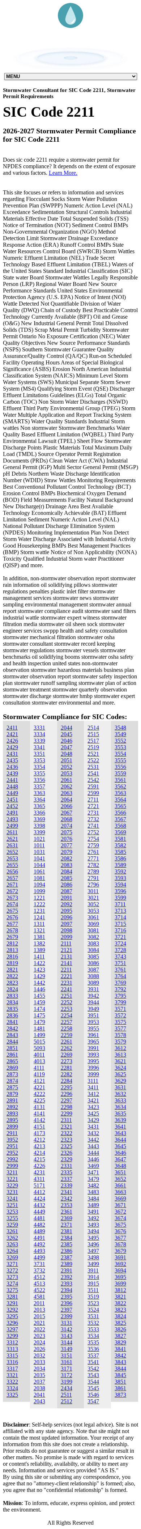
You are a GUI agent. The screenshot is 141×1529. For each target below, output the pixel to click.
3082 (93, 937)
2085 (66, 878)
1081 (39, 878)
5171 (39, 1185)
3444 (93, 1153)
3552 (120, 741)
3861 (120, 1388)
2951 (12, 1146)
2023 (39, 1336)
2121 (66, 950)
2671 (12, 885)
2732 (93, 819)
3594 (120, 885)
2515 (93, 734)
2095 (66, 911)
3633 (120, 1100)
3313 (12, 1349)
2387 (66, 1257)
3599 (120, 898)
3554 (120, 754)
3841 (120, 1349)
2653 (12, 858)
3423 (93, 1107)
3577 (120, 1028)
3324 (12, 1388)
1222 (39, 904)
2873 (12, 1074)
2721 (93, 806)
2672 (12, 891)
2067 (66, 813)
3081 (93, 930)
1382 (39, 943)
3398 (39, 826)
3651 (120, 1172)
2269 (66, 1055)
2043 (39, 1401)
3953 (93, 1022)
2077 (66, 845)
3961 (93, 1035)
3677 (120, 1238)
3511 (93, 1290)
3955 (93, 1028)
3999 (93, 1074)
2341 (66, 1192)
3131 (66, 1323)
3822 (120, 1303)
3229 (12, 1185)
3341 (39, 747)
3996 (93, 1068)
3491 (93, 1212)
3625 (120, 1074)
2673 (12, 898)
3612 (120, 1048)
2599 (93, 793)
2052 (66, 767)
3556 (120, 767)
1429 (39, 976)
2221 (66, 976)
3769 (120, 983)
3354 (39, 767)
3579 (120, 1041)
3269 (12, 1257)
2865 (12, 1061)
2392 (66, 1277)
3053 (93, 911)
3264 (12, 1251)
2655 (12, 865)
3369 (39, 819)
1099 (39, 891)
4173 (39, 1133)
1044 (39, 865)
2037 (39, 1382)
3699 (120, 1283)
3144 (66, 1342)
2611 (12, 832)
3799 (120, 1002)
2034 (39, 1368)
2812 (12, 943)
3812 (120, 1290)
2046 (66, 741)
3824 (120, 1316)
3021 (93, 898)
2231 (66, 983)
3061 (93, 917)
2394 (66, 1290)
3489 (93, 1205)
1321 (39, 930)
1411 (39, 956)
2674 (12, 904)
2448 (12, 786)
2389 (66, 1264)
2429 (12, 747)
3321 (12, 1375)
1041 (39, 858)
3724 (120, 943)
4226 (39, 1166)
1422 (39, 963)
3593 (120, 878)
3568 (120, 826)
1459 (39, 1002)
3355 (39, 773)
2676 (12, 917)
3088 (93, 976)
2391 (66, 1270)
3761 (120, 970)
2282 (66, 1074)
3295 (12, 1316)
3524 (93, 1310)
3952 (12, 1140)
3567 (120, 819)
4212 (39, 1140)
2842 (12, 1028)
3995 (93, 1061)
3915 (93, 1283)
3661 (120, 1185)
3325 (12, 1395)
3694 (120, 1270)
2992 (12, 1159)
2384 (66, 1238)
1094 (39, 885)
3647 (120, 1159)
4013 (39, 1061)
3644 (120, 1140)
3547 (93, 1401)
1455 (39, 996)
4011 (39, 1055)
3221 (12, 1179)
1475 (39, 1015)
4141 (39, 1113)
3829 (120, 1342)
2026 (39, 1349)
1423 (39, 970)
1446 (39, 989)
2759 (93, 845)
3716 (120, 930)
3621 (120, 1061)
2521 (93, 754)
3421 (93, 1100)
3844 (120, 1368)
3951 (93, 1015)
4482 (39, 1225)
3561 (120, 780)
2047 (66, 747)
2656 (12, 871)
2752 (93, 832)
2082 (66, 858)
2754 (93, 839)
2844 (12, 1041)
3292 (12, 1310)
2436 (12, 767)
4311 (39, 1179)
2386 (66, 1251)
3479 (93, 1179)
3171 (66, 1368)
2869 (12, 1068)
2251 (66, 996)
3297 (12, 1329)
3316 (12, 1362)
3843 (120, 1362)
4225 (39, 1100)
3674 (120, 1218)
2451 (12, 799)
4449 (39, 1212)
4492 (39, 1244)
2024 (39, 1342)
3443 (93, 1146)
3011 (93, 891)
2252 (66, 1002)
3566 (120, 813)
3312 (12, 1342)
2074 (66, 826)
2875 (12, 1087)
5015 (39, 1041)
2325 (66, 1146)
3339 (39, 741)
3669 (120, 1198)
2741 (93, 826)
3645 (120, 1146)
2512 (66, 1401)
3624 (120, 1068)
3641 (120, 1126)
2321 (66, 1126)
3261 (12, 1231)
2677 (12, 924)
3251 (12, 1205)
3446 (93, 1159)
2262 (66, 1048)
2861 (12, 1055)
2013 (39, 1310)
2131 (66, 956)
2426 (12, 741)
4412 (39, 1192)
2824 (12, 989)
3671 (120, 1205)
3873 (120, 1395)
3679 (120, 1251)
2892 (12, 1107)
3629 (120, 1081)
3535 (93, 1342)
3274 (12, 1283)
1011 (39, 845)
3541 (93, 1362)
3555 (120, 760)
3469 (93, 1166)
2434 (66, 1388)
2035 (39, 1375)
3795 (120, 996)
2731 (93, 813)
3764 (120, 976)
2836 (12, 1015)
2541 (93, 773)
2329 (66, 1159)
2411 (12, 728)
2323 (66, 1140)
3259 (12, 1225)
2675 (12, 911)
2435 (12, 760)
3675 (120, 1225)
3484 (93, 1198)
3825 (120, 1323)
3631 (120, 1087)
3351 (39, 754)
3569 (120, 832)
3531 (93, 1316)
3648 (120, 1166)
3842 (120, 1355)
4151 (39, 1126)
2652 (12, 852)
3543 (93, 1375)
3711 (120, 904)
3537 (93, 1355)
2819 (12, 963)
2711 (93, 799)
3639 (120, 1120)
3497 (93, 1251)
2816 (12, 956)
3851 (120, 1382)
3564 (120, 799)
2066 (66, 806)
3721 (120, 937)
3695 (120, 1277)
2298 (66, 1107)
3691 (120, 1257)
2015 (39, 1316)
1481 (39, 1028)
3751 (120, 963)
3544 (93, 1382)
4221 (39, 1087)
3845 (120, 1375)
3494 (93, 1231)
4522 (39, 1290)
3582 (120, 845)
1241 (39, 917)
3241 (12, 1198)
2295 (66, 1087)
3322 (12, 1382)
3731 (39, 1264)
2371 (66, 1225)
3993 (93, 1055)
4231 (39, 1172)
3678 (120, 1244)
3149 (66, 1349)
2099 (66, 937)
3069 (93, 924)
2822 (12, 976)
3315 (12, 1355)
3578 (120, 1035)
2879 (12, 1094)
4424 (39, 1198)
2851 (12, 1048)
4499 (39, 1257)
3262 (12, 1238)
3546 (93, 1395)
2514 (93, 728)
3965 (93, 1041)
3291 (12, 1303)
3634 (120, 1107)
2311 (66, 1120)
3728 (120, 950)
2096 (66, 917)
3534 (93, 1336)
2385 (66, 1244)
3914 (93, 1277)
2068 (66, 819)
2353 (66, 1205)
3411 (93, 1087)
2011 (39, 1303)
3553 (120, 747)
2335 (66, 1172)
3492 (93, 1218)
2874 (12, 1081)
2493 (12, 819)
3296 (12, 1323)
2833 (12, 996)
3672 (120, 1212)
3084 (93, 950)
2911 (12, 1133)
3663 (120, 1192)
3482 (93, 1185)
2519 (93, 747)
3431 (93, 1126)
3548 (120, 728)
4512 (39, 1277)
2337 (66, 1179)
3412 (93, 1094)
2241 (66, 989)
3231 (12, 1192)
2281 (66, 1068)
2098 (66, 930)
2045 (66, 734)
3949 (93, 1009)
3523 (93, 1303)
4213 (39, 1146)
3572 (120, 1015)
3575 (120, 1022)
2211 (66, 970)
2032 (39, 1355)
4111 (39, 1068)
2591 (93, 786)
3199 (66, 1382)
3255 (12, 1218)
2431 (12, 754)
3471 (93, 1172)
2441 (12, 780)
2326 (66, 1153)
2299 (66, 1113)
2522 (93, 760)
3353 (39, 760)
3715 (120, 924)
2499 (12, 826)
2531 (93, 767)
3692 (120, 1264)
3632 (120, 1094)
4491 (39, 1238)
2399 (66, 1316)
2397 (66, 1310)
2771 (93, 858)
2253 (66, 1009)
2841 (12, 1022)
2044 (66, 728)
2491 (12, 813)
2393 (66, 1283)
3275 (12, 1290)
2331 (66, 1166)
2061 (66, 780)
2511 (66, 1395)
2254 (66, 1015)
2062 (66, 786)
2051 (66, 760)
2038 (39, 1388)
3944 (93, 1002)
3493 (93, 1225)
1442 (39, 983)
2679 (12, 937)
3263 (12, 1244)
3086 (93, 963)
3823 (120, 1310)
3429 (93, 1120)
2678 (12, 930)
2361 (66, 1212)
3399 (39, 832)
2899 (12, 1126)
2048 (66, 754)
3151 (66, 1355)
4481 (39, 1218)
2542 (93, 780)
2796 (93, 885)
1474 (39, 1009)
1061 (39, 871)
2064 (66, 799)
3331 (39, 728)
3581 (120, 839)
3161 (66, 1362)
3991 (93, 1048)
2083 (66, 865)
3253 (12, 1212)
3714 (120, 917)
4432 (39, 1205)
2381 (66, 1231)
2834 (12, 1002)
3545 (93, 1388)
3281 (12, 1297)
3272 (12, 1270)
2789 (93, 871)
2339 (66, 1185)
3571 (120, 1009)
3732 (39, 1270)
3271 (12, 1264)
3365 (39, 806)
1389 (39, 950)
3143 (66, 1336)
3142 (66, 1329)
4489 (39, 1231)
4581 (39, 1297)
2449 (12, 793)
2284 (66, 1081)
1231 (39, 911)
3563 (120, 793)
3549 (120, 734)
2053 (66, 773)
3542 (93, 1368)
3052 (93, 904)
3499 (93, 1264)
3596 (120, 891)
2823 (12, 983)
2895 (12, 1120)
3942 (93, 996)
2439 (12, 773)
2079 (66, 852)
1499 (39, 1035)
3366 (39, 813)
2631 (12, 845)
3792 (120, 989)
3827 (120, 1336)
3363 (39, 793)
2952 (12, 1153)
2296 (66, 1094)
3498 (93, 1257)
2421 (12, 734)
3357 (39, 786)
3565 (120, 806)
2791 (93, 878)
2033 (39, 1362)
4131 (39, 1107)
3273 (12, 1277)
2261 (66, 1041)
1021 (39, 839)
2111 (66, 943)
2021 (39, 1323)
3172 (66, 1375)
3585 (120, 852)
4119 (39, 1074)
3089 (93, 983)
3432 (93, 1133)
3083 (93, 943)
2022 (39, 1329)
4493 (39, 1251)
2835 (12, 1009)
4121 (39, 1081)
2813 (12, 950)
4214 (39, 1153)
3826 (120, 1329)
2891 (12, 1100)
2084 (66, 871)
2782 (93, 865)
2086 (66, 885)
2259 (66, 1035)
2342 (66, 1198)
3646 (120, 1153)
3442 (93, 1140)
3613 (120, 1055)
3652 (120, 1179)
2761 (93, 852)
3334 (39, 734)
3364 (39, 799)
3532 (93, 1323)
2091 (66, 898)
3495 (93, 1238)
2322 (66, 1133)
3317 (12, 1368)
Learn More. (63, 173)
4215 (39, 1159)
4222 (39, 1094)
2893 (12, 1113)
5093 (39, 1048)
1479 (39, 1022)
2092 (66, 904)
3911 (93, 1270)
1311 (39, 924)
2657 (12, 878)
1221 (39, 898)
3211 (12, 1172)
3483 (93, 1192)
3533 (93, 1329)
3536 (93, 1349)
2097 (66, 924)
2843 (12, 1035)
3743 (120, 956)
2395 (66, 1297)
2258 (66, 1028)
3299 (12, 1336)
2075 (66, 832)
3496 (93, 1244)
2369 (66, 1218)
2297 (66, 1100)
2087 (66, 891)
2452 (12, 806)
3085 (93, 956)
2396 (66, 1303)
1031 (39, 852)
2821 (12, 970)
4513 (39, 1283)
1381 (39, 937)
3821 (120, 1297)
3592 (120, 871)
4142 (39, 1120)
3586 (120, 858)
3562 (120, 786)
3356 (39, 780)
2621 (12, 839)
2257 (66, 1022)
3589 (120, 865)
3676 (120, 1231)
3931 (93, 989)
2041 (39, 1395)
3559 (120, 773)
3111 (92, 1081)
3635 (120, 1113)
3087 (93, 970)
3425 (93, 1113)
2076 (66, 839)
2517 (93, 741)
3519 (93, 1297)
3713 (120, 911)
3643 (120, 1133)
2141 (66, 963)
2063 (66, 793)
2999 (12, 1166)
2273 (66, 1061)
